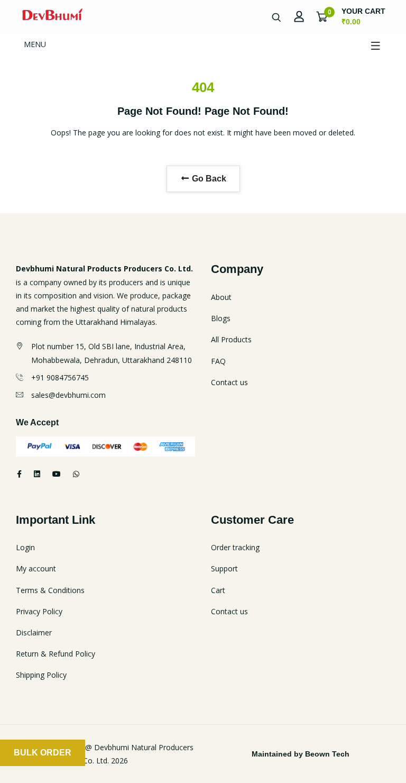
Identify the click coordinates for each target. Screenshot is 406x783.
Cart (218, 590)
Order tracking (235, 547)
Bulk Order (42, 752)
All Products (231, 339)
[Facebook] (19, 474)
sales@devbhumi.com (68, 395)
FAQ (218, 361)
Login (25, 547)
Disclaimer (34, 632)
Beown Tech (327, 754)
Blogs (220, 318)
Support (224, 568)
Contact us (229, 382)
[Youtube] (56, 474)
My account (36, 568)
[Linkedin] (37, 474)
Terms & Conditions (50, 590)
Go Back (208, 178)
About (221, 297)
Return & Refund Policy (55, 654)
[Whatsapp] (76, 474)
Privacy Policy (39, 611)
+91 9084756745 (60, 377)
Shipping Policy (41, 675)
